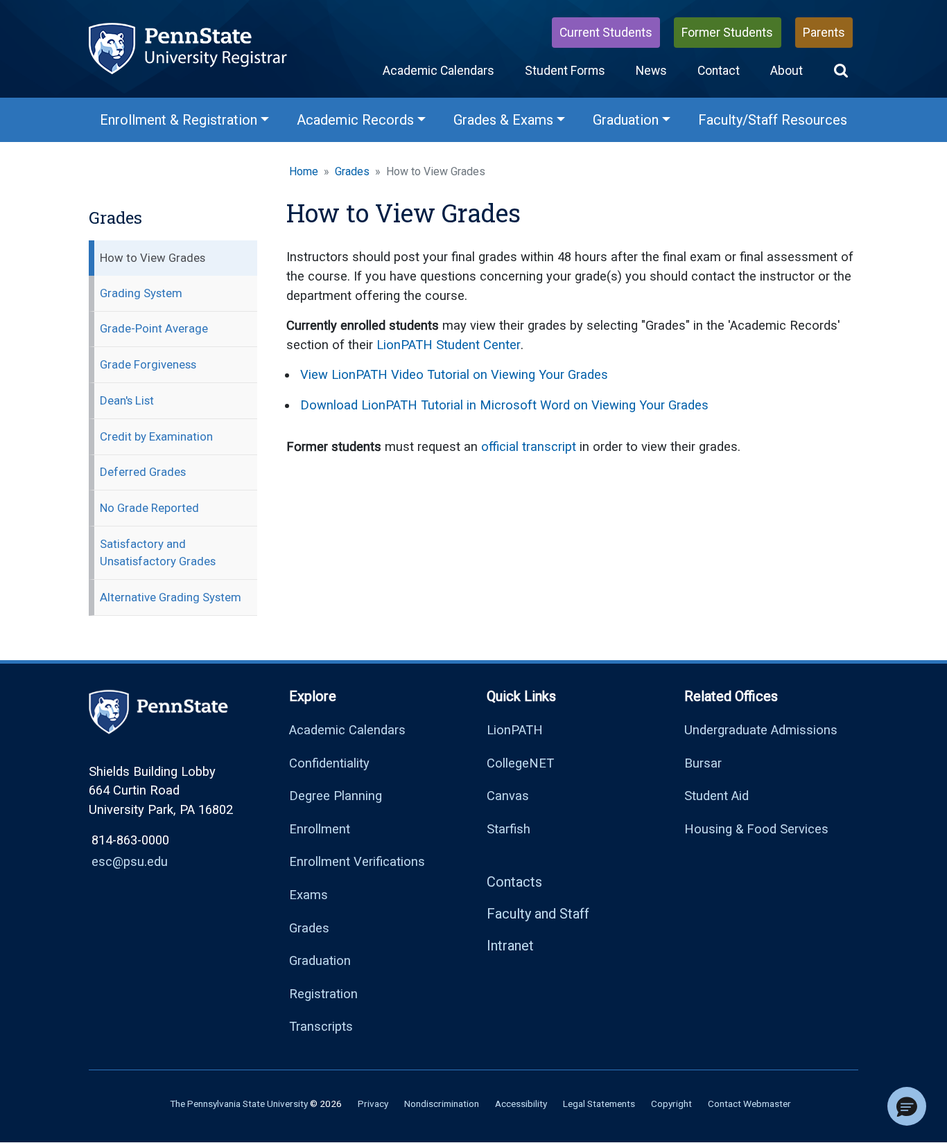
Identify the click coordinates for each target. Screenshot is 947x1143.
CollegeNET (520, 763)
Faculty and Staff (538, 913)
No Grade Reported (149, 508)
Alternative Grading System (170, 597)
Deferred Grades (143, 472)
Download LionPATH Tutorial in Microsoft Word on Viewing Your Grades (504, 405)
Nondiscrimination (441, 1103)
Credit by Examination (156, 436)
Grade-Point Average (154, 328)
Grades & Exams (503, 120)
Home (303, 171)
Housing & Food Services (756, 829)
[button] (840, 71)
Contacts (514, 882)
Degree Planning (335, 795)
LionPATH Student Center (448, 344)
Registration (323, 993)
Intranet (510, 945)
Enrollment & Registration (178, 120)
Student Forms (565, 71)
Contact (718, 71)
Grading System (141, 293)
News (651, 71)
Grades (352, 171)
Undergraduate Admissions (760, 730)
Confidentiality (329, 763)
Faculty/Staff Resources (772, 120)
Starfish (508, 829)
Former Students (727, 32)
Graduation (626, 120)
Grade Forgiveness (148, 364)
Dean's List (127, 400)
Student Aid (716, 795)
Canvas (508, 795)
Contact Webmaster (749, 1103)
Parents (824, 32)
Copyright (671, 1103)
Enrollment (319, 829)
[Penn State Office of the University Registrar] (189, 47)
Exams (308, 894)
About (786, 71)
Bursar (703, 763)
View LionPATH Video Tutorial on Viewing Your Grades (454, 374)
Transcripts (321, 1026)
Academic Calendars (438, 71)
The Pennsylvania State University (239, 1103)
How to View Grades (152, 258)
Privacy (373, 1103)
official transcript (528, 446)
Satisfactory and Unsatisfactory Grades (158, 552)
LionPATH (515, 730)
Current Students (605, 32)
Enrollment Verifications (357, 861)
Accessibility (521, 1103)
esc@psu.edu (130, 861)
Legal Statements (599, 1103)
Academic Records (355, 120)
